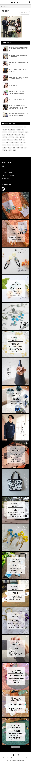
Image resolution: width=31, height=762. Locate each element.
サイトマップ (5, 169)
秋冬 (14, 147)
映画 (24, 142)
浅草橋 (17, 145)
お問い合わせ (5, 178)
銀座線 (14, 150)
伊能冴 (20, 139)
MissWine (5, 129)
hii (25, 126)
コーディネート (10, 134)
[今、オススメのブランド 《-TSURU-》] (15, 731)
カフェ (26, 132)
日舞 (21, 142)
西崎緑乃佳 (5, 150)
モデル (17, 137)
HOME (16, 755)
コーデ (4, 134)
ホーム (4, 757)
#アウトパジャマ (6, 126)
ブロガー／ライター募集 (8, 175)
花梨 (22, 147)
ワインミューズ (10, 139)
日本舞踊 (16, 142)
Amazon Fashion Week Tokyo (17, 126)
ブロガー (26, 757)
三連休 (16, 139)
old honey (19, 129)
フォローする (16, 747)
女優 (7, 142)
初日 (3, 142)
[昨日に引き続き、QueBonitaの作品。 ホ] (15, 261)
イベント (15, 132)
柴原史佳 (8, 145)
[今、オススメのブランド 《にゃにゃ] (15, 676)
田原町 (21, 145)
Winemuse (5, 132)
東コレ (4, 145)
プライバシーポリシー (7, 172)
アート (10, 132)
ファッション (17, 134)
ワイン (4, 139)
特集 (8, 757)
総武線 (18, 147)
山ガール (11, 142)
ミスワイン (5, 137)
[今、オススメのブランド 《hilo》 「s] (15, 648)
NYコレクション (11, 129)
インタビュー (21, 132)
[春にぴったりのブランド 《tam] (15, 703)
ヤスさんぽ (22, 137)
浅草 (13, 145)
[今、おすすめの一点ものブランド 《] (15, 288)
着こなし (9, 147)
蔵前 (25, 147)
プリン (23, 134)
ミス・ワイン (11, 137)
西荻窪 (10, 150)
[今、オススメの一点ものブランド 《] (15, 233)
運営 (3, 166)
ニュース (20, 757)
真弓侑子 (4, 147)
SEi (23, 129)
